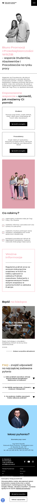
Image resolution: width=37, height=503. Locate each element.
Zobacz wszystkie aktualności (24, 351)
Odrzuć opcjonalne (18, 499)
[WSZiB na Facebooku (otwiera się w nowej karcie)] (25, 462)
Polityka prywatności (23, 488)
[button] (2, 500)
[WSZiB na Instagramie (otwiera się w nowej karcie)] (33, 462)
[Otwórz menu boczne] (34, 3)
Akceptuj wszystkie (19, 494)
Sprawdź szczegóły (19, 124)
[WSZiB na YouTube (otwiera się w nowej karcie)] (29, 462)
